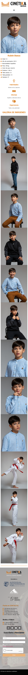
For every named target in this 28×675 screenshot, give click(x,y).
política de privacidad (8, 646)
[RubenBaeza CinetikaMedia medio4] (14, 246)
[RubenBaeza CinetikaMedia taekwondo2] (14, 544)
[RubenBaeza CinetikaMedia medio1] (14, 134)
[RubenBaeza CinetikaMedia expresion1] (14, 358)
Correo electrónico (6, 640)
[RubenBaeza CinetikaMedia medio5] (14, 321)
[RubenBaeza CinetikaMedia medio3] (14, 209)
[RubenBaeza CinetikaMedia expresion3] (14, 395)
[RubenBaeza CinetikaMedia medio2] (14, 283)
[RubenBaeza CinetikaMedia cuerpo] (14, 171)
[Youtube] (16, 628)
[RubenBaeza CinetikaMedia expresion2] (14, 432)
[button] (14, 10)
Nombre (4, 636)
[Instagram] (8, 628)
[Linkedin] (12, 628)
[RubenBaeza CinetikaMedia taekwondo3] (14, 507)
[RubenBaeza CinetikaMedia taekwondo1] (14, 470)
